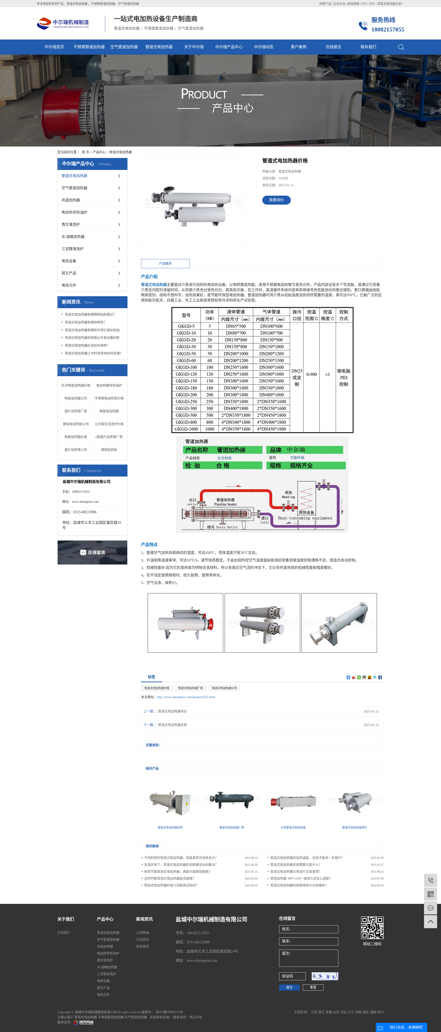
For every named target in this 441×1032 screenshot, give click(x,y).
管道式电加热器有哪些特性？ (85, 322)
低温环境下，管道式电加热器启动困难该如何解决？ (181, 864)
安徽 (329, 1012)
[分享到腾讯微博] (375, 677)
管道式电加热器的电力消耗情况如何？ (171, 885)
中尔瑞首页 (54, 47)
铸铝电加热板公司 (76, 424)
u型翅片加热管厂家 (109, 437)
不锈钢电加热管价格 (109, 398)
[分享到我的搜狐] (370, 677)
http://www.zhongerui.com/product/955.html (186, 697)
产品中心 (99, 152)
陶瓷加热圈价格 (76, 437)
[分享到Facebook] (380, 677)
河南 (358, 1012)
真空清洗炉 (71, 224)
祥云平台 (195, 1017)
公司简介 (63, 932)
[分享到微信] (359, 677)
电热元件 (69, 285)
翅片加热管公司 (76, 449)
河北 (344, 1012)
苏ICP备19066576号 (169, 1012)
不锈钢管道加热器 (89, 47)
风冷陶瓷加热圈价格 (75, 385)
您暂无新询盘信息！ (390, 3)
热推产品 (325, 3)
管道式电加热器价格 (156, 688)
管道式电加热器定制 (172, 725)
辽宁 (351, 1012)
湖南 (373, 1012)
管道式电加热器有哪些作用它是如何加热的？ (94, 330)
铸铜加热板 (109, 449)
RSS (364, 3)
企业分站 (339, 3)
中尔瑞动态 (264, 47)
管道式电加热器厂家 (190, 688)
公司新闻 (142, 932)
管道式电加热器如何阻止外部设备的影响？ (94, 337)
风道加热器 (71, 200)
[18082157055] (430, 880)
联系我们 (368, 47)
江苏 (314, 1012)
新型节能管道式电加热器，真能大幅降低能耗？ (178, 871)
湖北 (366, 1012)
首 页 (85, 152)
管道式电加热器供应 (172, 711)
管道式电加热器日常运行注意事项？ (296, 871)
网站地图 (353, 3)
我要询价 (276, 200)
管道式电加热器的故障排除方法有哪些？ (299, 885)
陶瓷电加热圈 (109, 411)
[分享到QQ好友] (364, 677)
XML (372, 3)
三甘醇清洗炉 (73, 249)
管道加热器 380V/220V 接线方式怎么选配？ (301, 878)
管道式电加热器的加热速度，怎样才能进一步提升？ (307, 858)
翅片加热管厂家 (76, 411)
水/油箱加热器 (73, 237)
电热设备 (69, 261)
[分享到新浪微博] (354, 677)
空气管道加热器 (124, 47)
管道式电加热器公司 (224, 688)
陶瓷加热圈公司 (76, 398)
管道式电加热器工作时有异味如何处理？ (93, 353)
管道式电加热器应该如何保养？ (87, 345)
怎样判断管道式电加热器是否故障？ (170, 878)
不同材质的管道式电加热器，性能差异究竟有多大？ (181, 858)
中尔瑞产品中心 (229, 47)
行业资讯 (142, 939)
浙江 (322, 1012)
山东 (336, 1012)
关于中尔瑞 (194, 47)
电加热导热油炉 (74, 212)
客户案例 (298, 47)
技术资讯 (142, 946)
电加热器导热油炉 (109, 385)
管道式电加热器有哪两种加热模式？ (90, 314)
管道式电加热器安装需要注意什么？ (296, 864)
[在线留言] (430, 907)
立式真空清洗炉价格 (109, 424)
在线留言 (333, 47)
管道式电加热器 (159, 47)
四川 (380, 1012)
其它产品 (69, 273)
